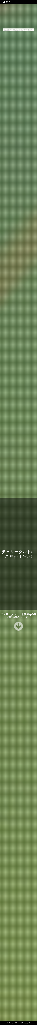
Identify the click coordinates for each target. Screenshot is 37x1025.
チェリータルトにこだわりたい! (19, 1023)
